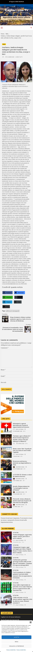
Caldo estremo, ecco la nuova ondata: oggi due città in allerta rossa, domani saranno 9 (22, 600)
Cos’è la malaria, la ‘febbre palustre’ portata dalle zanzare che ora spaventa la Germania (22, 575)
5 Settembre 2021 (17, 480)
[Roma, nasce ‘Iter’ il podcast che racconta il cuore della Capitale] (6, 452)
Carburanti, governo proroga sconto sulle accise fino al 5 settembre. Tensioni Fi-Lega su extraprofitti (22, 562)
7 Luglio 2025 (16, 456)
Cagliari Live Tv (16, 10)
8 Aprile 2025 (21, 443)
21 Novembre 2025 (17, 431)
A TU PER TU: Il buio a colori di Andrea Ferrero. (22, 475)
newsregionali (15, 311)
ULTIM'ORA (16, 532)
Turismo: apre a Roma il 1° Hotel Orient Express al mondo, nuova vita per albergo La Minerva (22, 438)
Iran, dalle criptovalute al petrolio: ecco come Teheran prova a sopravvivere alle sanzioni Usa (22, 587)
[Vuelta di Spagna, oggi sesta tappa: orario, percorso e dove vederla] (6, 537)
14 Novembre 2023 (17, 494)
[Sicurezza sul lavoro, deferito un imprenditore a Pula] (6, 464)
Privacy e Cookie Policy (11, 650)
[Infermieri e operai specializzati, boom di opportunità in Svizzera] (6, 427)
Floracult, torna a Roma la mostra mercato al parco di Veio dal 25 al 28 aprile (22, 500)
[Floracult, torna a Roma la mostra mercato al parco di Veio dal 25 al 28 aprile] (6, 502)
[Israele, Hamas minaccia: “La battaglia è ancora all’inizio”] (6, 490)
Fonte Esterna (19, 429)
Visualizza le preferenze (16, 646)
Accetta (16, 637)
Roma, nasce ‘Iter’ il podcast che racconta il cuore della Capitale (22, 450)
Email (3, 376)
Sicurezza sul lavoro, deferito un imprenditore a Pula (22, 463)
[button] (30, 622)
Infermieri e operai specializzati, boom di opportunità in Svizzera (21, 425)
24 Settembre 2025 (18, 469)
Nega (16, 642)
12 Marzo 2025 (10, 57)
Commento (4, 348)
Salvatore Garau (20, 467)
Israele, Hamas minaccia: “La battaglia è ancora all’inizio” (21, 488)
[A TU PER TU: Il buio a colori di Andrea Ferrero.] (6, 477)
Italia (4, 44)
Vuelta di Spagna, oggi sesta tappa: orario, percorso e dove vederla (22, 536)
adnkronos (8, 311)
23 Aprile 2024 (16, 506)
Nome (3, 370)
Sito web (3, 382)
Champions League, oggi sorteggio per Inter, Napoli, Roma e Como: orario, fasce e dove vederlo (22, 550)
